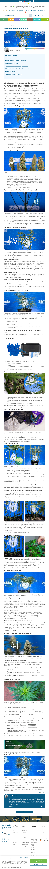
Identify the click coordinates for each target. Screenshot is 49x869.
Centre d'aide (33, 827)
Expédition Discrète (25, 844)
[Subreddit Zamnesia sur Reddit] (4, 841)
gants (9, 365)
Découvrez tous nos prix (36, 819)
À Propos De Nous (25, 834)
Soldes (14, 844)
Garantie (32, 847)
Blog (22, 828)
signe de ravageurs (32, 724)
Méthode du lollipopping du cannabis (22, 25)
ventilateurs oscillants (32, 727)
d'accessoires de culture (15, 789)
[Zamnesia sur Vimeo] (6, 839)
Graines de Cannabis (16, 826)
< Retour (24, 811)
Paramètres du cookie (38, 864)
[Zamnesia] (10, 16)
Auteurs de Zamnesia (25, 840)
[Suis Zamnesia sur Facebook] (2, 839)
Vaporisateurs (15, 830)
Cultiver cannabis (11, 25)
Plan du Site (24, 846)
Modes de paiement (34, 832)
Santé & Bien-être (15, 832)
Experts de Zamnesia (25, 842)
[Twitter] (43, 807)
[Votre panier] (43, 15)
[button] (6, 49)
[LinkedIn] (42, 807)
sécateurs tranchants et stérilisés (20, 363)
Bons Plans (14, 842)
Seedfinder (23, 826)
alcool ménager (11, 366)
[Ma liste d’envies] (39, 15)
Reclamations (33, 849)
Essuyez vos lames (8, 439)
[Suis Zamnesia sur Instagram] (4, 839)
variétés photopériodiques (22, 101)
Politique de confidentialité (24, 857)
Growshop (14, 838)
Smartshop (14, 834)
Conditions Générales (34, 837)
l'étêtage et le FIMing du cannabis (33, 567)
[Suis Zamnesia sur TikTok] (2, 841)
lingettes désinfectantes (23, 366)
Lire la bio (11, 806)
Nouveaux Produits (25, 830)
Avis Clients (24, 835)
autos (5, 103)
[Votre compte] (35, 15)
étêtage (6, 558)
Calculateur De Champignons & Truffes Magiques (43, 831)
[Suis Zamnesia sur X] (8, 839)
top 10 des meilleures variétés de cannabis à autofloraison (23, 223)
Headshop (14, 828)
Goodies (14, 840)
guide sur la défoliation (24, 532)
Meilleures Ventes (24, 832)
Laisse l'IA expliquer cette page (35, 49)
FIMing (11, 558)
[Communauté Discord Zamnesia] (6, 841)
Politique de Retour (34, 842)
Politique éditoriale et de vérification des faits (34, 855)
